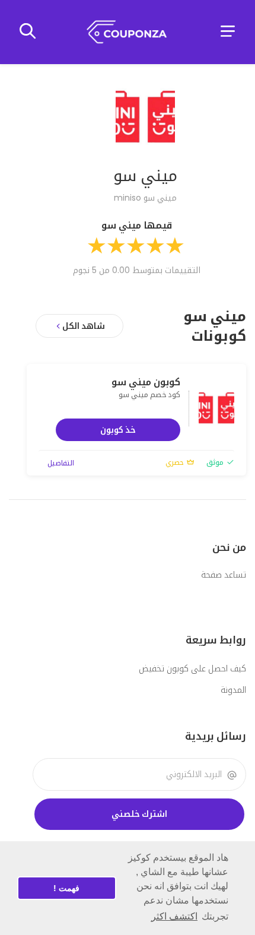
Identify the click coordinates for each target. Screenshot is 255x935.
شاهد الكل (83, 326)
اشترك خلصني (139, 814)
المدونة (233, 690)
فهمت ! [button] (66, 888)
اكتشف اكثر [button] (174, 916)
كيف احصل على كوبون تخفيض (192, 668)
